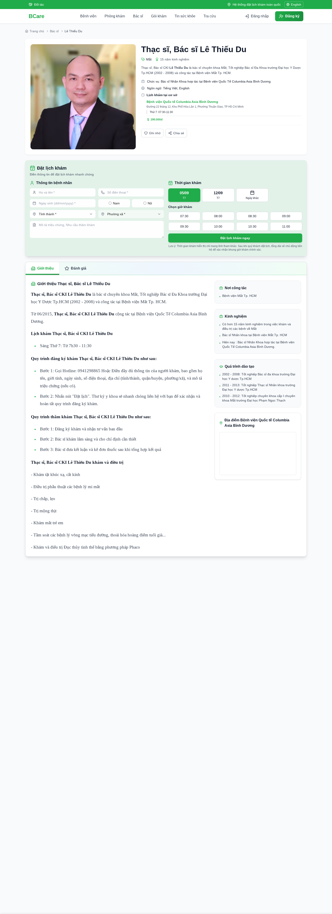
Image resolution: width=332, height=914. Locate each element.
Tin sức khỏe (185, 16)
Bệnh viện (88, 16)
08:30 (252, 216)
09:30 (184, 226)
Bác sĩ (138, 16)
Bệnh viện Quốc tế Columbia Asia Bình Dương (182, 102)
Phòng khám (115, 16)
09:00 (286, 216)
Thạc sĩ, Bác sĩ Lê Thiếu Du (193, 49)
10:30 (252, 226)
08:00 (218, 216)
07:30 (184, 216)
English (296, 4)
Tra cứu (209, 16)
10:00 (218, 226)
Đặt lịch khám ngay (235, 238)
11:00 (286, 226)
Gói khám (158, 16)
